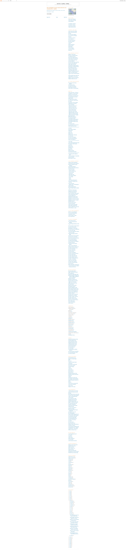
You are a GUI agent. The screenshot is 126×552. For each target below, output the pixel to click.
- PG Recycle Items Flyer (72, 266)
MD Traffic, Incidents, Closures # (73, 296)
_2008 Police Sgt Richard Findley (73, 113)
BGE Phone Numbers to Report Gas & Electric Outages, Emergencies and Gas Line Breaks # (73, 276)
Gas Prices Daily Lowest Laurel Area (73, 62)
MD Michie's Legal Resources (72, 279)
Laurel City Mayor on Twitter (72, 215)
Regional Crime (70, 133)
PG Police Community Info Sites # (73, 253)
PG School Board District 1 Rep (72, 352)
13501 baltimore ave (71, 456)
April (71, 511)
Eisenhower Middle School (72, 340)
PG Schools (70, 122)
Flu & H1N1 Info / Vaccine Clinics (73, 100)
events (69, 466)
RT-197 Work (70, 481)
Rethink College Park (71, 438)
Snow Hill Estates (70, 328)
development (70, 464)
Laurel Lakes (70, 368)
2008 (70, 543)
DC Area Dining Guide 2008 (72, 398)
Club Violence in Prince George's (73, 102)
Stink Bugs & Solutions (71, 425)
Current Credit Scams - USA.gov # (73, 92)
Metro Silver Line (70, 372)
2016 (70, 497)
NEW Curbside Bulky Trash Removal (73, 264)
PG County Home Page (71, 230)
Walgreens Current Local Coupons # (73, 77)
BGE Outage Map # (71, 273)
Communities (70, 42)
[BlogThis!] (48, 13)
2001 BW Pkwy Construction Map (73, 452)
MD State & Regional (71, 41)
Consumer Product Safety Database (73, 395)
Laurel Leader (70, 141)
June (71, 508)
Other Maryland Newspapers (72, 151)
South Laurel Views (63, 3)
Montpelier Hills (70, 320)
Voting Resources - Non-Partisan (73, 428)
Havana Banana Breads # (72, 166)
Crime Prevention (70, 397)
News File (69, 36)
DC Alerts (69, 33)
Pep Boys (69, 473)
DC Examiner (70, 148)
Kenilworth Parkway (71, 366)
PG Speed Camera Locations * (72, 99)
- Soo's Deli (70, 182)
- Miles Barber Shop (71, 174)
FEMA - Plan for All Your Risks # (73, 272)
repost (69, 475)
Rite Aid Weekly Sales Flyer (72, 67)
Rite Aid (69, 480)
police (69, 474)
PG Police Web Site (71, 251)
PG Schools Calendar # (71, 353)
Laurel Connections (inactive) (72, 440)
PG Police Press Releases (72, 137)
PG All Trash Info (70, 263)
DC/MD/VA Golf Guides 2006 (72, 399)
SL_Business (70, 484)
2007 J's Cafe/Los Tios (71, 448)
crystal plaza (70, 462)
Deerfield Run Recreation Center (73, 196)
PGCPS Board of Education (72, 87)
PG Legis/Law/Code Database (72, 240)
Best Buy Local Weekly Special (72, 55)
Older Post (65, 17)
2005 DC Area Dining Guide (72, 450)
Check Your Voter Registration (72, 245)
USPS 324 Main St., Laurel (72, 207)
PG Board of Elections (71, 242)
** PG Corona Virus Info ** (72, 220)
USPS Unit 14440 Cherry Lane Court (73, 206)
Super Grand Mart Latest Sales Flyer (73, 75)
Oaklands (69, 376)
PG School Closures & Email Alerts (73, 351)
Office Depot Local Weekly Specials (73, 66)
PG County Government (71, 40)
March (71, 512)
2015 (70, 498)
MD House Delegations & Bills (72, 287)
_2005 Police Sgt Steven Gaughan (73, 114)
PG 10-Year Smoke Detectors (72, 138)
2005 (70, 547)
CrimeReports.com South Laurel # (73, 93)
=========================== (73, 140)
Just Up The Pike (70, 439)
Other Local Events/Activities (72, 32)
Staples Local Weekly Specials (72, 72)
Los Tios (69, 472)
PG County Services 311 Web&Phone (73, 229)
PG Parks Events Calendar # (72, 261)
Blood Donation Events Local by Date (73, 394)
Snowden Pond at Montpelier (72, 331)
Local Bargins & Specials (72, 23)
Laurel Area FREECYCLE (72, 195)
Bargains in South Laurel (71, 54)
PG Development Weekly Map (72, 377)
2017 (70, 496)
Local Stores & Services (71, 24)
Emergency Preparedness (72, 404)
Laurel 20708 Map (70, 21)
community (70, 460)
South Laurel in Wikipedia (72, 19)
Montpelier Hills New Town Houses (73, 374)
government (70, 470)
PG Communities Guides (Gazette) (73, 415)
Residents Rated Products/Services (73, 167)
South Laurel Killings (71, 104)
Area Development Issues (72, 357)
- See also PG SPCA (71, 232)
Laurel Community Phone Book (72, 204)
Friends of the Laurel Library (72, 260)
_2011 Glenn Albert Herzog (72, 109)
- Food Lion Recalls (71, 172)
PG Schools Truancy (71, 123)
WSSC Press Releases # (72, 139)
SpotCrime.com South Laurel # (72, 94)
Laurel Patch (70, 436)
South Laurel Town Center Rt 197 (73, 383)
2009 (70, 542)
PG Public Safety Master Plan (72, 255)
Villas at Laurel (70, 385)
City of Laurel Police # (71, 216)
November (71, 502)
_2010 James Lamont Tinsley (72, 111)
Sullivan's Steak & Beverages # (72, 162)
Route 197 (69, 382)
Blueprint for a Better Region (72, 358)
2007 (70, 544)
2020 (70, 492)
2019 (70, 493)
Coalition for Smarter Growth (72, 362)
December (71, 501)
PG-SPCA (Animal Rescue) (72, 192)
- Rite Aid (69, 177)
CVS (69, 463)
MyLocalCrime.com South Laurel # (73, 95)
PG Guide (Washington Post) (72, 418)
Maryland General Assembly (72, 285)
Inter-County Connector (71, 365)
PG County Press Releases (72, 34)
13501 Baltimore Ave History (72, 103)
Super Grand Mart (70, 185)
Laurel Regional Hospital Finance (73, 120)
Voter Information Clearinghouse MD (73, 426)
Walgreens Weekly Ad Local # (72, 78)
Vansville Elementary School (72, 344)
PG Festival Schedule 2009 (72, 417)
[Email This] (47, 13)
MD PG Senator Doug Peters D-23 (73, 288)
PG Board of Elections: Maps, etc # (73, 246)
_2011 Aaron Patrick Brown (72, 110)
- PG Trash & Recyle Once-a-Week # (73, 265)
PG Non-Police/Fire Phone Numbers (73, 235)
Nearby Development (71, 44)
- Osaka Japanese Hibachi (72, 175)
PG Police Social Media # (72, 252)
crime (69, 461)
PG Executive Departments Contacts (73, 231)
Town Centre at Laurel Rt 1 (72, 384)
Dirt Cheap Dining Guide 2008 (72, 403)
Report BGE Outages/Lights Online (73, 274)
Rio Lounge (70, 101)
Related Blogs (70, 46)
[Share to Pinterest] (50, 13)
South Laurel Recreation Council (73, 194)
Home (57, 17)
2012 (70, 538)
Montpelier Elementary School (72, 342)
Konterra (69, 367)
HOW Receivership (71, 406)
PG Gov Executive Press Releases (73, 241)
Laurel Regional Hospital (71, 118)
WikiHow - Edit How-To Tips (72, 429)
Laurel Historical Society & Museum (73, 163)
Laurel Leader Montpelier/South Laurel (73, 142)
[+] (73, 307)
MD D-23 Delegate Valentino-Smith (73, 289)
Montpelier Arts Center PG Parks (73, 197)
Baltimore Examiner (71, 150)
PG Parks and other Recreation (72, 262)
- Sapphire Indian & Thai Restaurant (73, 184)
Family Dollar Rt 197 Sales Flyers (73, 58)
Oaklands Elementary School (72, 343)
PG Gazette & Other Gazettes (72, 143)
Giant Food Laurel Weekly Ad (72, 63)
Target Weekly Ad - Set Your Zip (73, 76)
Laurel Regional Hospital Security (73, 121)
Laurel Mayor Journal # (71, 214)
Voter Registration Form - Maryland (73, 427)
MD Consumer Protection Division (73, 299)
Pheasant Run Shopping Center (72, 181)
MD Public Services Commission (73, 294)
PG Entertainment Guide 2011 (72, 416)
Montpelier (69, 318)
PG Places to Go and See (72, 419)
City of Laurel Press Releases (72, 35)
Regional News (70, 130)
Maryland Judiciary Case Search (73, 280)
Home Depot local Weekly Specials (73, 65)
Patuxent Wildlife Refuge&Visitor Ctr (73, 414)
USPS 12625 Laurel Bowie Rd (72, 205)
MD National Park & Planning (72, 295)
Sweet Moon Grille (71, 485)
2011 (70, 539)
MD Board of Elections (71, 278)
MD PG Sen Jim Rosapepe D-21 (73, 290)
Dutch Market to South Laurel (72, 364)
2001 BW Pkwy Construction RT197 (73, 451)
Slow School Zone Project (72, 345)
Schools (69, 43)
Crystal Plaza (70, 363)
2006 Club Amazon (71, 449)
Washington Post (70, 147)
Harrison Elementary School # (72, 341)
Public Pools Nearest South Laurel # (73, 193)
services (69, 483)
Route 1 (69, 381)
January (71, 535)
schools (69, 482)
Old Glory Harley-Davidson (72, 186)
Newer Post (48, 17)
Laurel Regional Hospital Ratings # (73, 119)
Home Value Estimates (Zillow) (72, 405)
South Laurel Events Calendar (72, 31)
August (71, 506)
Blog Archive (70, 50)
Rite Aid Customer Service (72, 202)
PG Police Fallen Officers (72, 254)
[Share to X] (49, 13)
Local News (70, 128)
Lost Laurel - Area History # (72, 407)
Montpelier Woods (71, 322)
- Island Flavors (70, 173)
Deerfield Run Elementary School (73, 339)
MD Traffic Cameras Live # (72, 297)
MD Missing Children (71, 408)
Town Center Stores (71, 183)
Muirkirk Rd (70, 375)
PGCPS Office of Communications (73, 88)
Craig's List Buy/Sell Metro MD (72, 396)
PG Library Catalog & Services (72, 256)
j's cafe (69, 471)
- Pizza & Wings (70, 176)
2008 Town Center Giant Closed (72, 444)
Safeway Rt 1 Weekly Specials (72, 68)
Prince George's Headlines (72, 129)
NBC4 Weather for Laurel (72, 158)
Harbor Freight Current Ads (72, 64)
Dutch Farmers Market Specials (72, 57)
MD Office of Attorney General (72, 298)
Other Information (70, 45)
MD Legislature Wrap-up (71, 286)
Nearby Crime (70, 132)
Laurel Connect (70, 437)
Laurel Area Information (71, 203)
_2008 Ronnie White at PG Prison (73, 112)
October (71, 503)
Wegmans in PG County (71, 386)
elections (69, 465)
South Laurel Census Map (72, 20)
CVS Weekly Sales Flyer (72, 56)
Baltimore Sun (70, 149)
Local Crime (70, 131)
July (71, 507)
